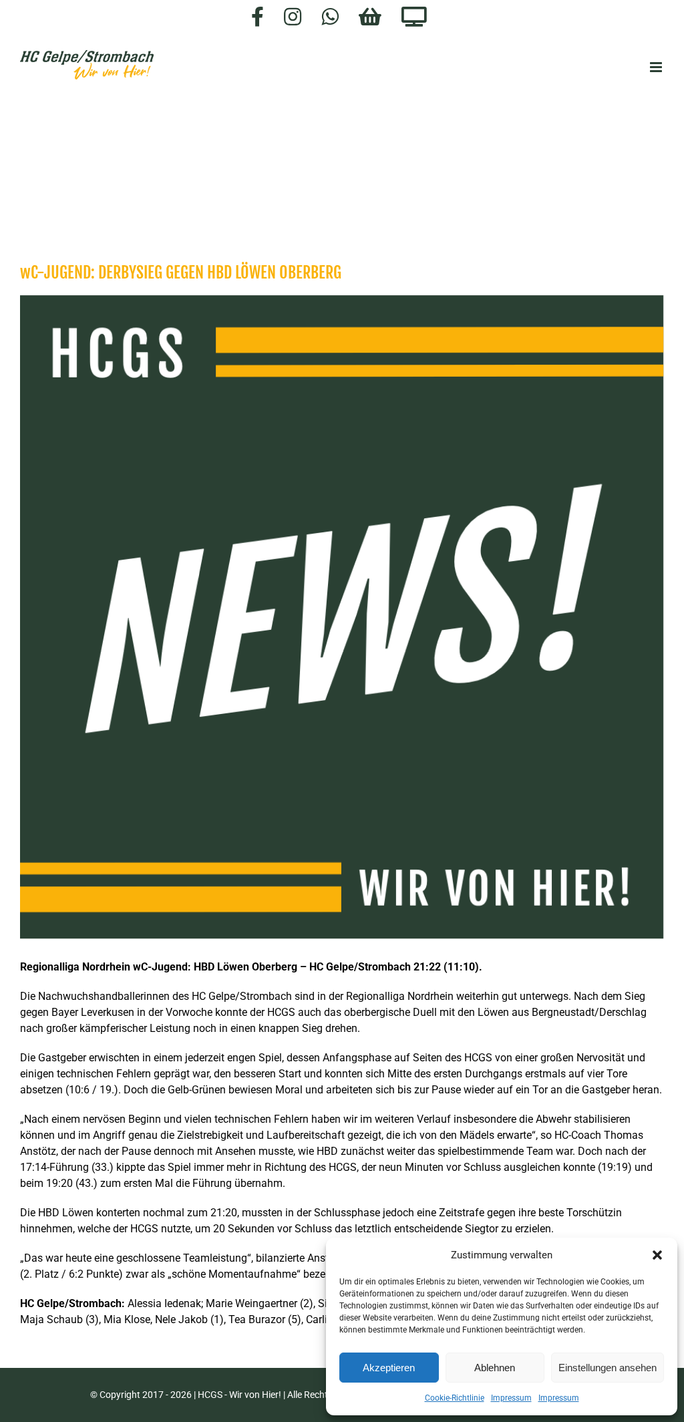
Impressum (511, 1398)
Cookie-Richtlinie (454, 1398)
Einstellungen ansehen (607, 1367)
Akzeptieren (389, 1367)
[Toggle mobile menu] (657, 67)
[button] (657, 1255)
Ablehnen (494, 1367)
